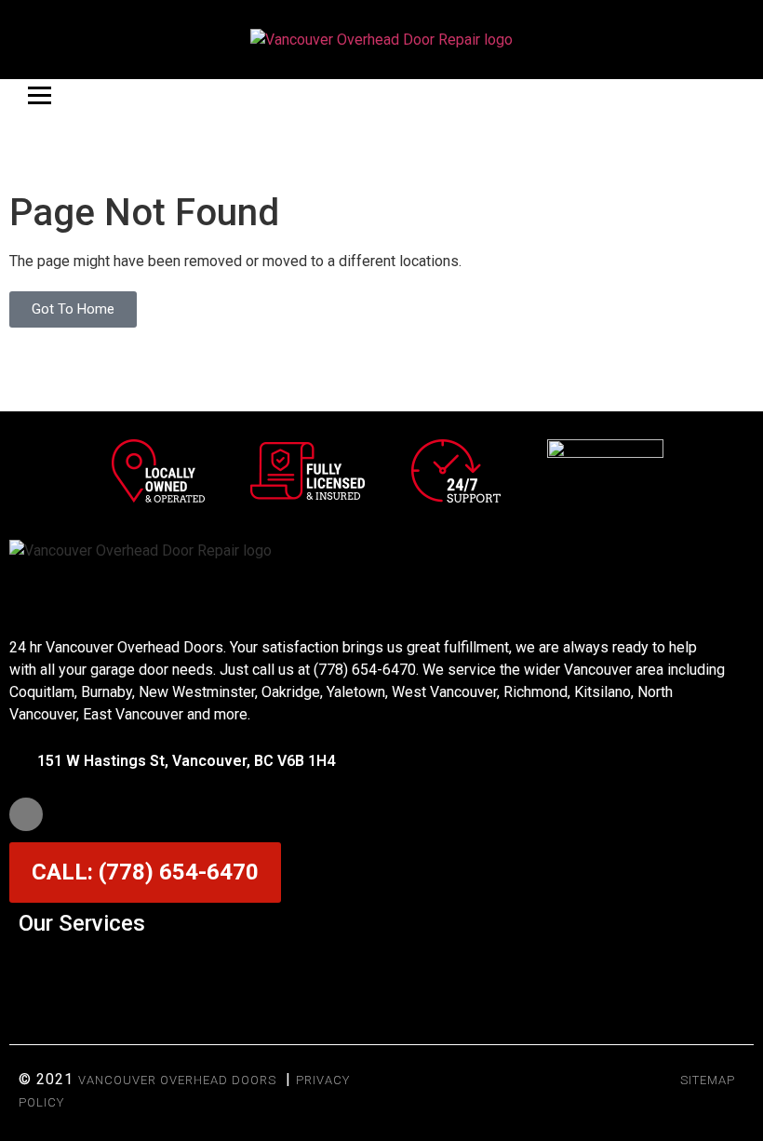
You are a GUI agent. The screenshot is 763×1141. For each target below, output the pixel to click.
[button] (381, 968)
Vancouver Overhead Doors (177, 1080)
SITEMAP (707, 1080)
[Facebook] (26, 814)
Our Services (82, 923)
